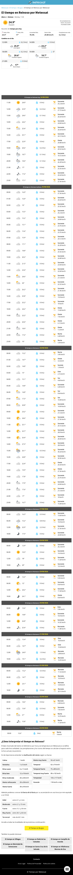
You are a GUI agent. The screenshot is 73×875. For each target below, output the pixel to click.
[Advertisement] (36, 82)
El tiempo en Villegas (13, 839)
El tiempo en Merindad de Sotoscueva (12, 845)
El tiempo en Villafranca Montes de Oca (60, 848)
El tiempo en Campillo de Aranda (60, 840)
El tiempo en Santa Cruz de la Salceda (36, 848)
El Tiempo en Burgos (36, 828)
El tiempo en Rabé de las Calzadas (36, 840)
